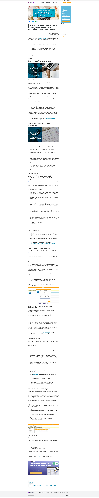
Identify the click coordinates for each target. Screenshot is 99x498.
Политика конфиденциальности (55, 492)
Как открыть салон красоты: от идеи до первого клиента (44, 485)
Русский (68, 0)
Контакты (67, 492)
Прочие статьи (63, 32)
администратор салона (43, 38)
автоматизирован (43, 409)
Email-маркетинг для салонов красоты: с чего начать (44, 481)
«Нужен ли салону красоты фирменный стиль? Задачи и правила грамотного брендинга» (43, 243)
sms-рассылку (35, 374)
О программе (42, 2)
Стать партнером (62, 492)
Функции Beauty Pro (63, 31)
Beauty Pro (40, 456)
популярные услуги (46, 332)
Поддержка (57, 2)
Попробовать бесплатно (67, 2)
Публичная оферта (47, 492)
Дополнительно (48, 2)
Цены (53, 2)
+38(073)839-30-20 (62, 0)
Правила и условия (41, 492)
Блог (60, 2)
